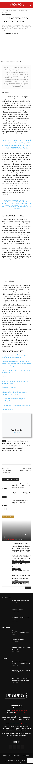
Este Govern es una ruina (10, 377)
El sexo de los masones (18, 639)
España (14, 443)
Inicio (3, 10)
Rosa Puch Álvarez (20, 712)
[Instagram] (14, 747)
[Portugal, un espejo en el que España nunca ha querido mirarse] (6, 633)
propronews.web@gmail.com (18, 723)
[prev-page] (3, 509)
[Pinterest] (16, 38)
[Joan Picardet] (3, 33)
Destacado (4, 14)
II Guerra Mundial (19, 445)
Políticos (8, 10)
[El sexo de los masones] (6, 641)
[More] (28, 38)
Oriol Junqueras (18, 448)
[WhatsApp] (20, 38)
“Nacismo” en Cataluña (9, 388)
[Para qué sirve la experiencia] (6, 569)
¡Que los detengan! (8, 409)
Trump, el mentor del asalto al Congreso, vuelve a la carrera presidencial (20, 502)
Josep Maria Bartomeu (7, 448)
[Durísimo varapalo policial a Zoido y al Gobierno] (6, 650)
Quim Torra (15, 450)
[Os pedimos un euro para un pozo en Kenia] (6, 620)
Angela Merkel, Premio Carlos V (20, 600)
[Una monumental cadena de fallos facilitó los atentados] (6, 672)
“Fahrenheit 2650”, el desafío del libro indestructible (7, 472)
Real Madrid (22, 450)
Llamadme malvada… (25, 470)
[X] (12, 38)
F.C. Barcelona (21, 443)
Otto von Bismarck (6, 450)
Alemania (9, 441)
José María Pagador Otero (19, 710)
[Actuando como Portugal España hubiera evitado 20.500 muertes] (6, 681)
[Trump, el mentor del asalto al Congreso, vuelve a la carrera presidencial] (6, 503)
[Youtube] (22, 747)
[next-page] (5, 509)
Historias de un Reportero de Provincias (21, 550)
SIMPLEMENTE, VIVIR (16, 568)
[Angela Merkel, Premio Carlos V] (6, 603)
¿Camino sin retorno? (17, 609)
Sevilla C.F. (4, 452)
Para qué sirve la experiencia (19, 566)
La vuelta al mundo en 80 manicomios (20, 582)
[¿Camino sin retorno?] (6, 611)
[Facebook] (8, 38)
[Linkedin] (24, 38)
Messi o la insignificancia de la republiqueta (16, 405)
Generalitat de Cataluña (7, 445)
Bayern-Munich (24, 441)
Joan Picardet (9, 33)
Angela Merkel (16, 441)
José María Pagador (9, 539)
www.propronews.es (17, 707)
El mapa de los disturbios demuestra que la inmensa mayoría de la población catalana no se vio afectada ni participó (16, 364)
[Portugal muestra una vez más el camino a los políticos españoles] (6, 495)
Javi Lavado (19, 757)
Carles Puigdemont (6, 443)
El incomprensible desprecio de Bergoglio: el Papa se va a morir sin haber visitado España (21, 485)
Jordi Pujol (27, 445)
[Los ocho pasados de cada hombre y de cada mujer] (16, 530)
